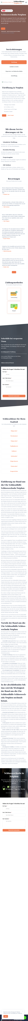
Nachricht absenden (14, 396)
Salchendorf (14, 456)
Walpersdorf (14, 441)
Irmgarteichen (14, 471)
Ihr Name (5, 371)
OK (6, 1016)
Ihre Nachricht (6, 384)
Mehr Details (11, 115)
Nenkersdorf (14, 466)
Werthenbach (14, 436)
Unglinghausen (14, 446)
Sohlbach (14, 451)
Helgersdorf (14, 431)
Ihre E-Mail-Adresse (7, 378)
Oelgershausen (14, 461)
